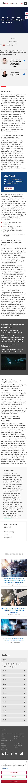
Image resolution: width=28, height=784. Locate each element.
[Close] (26, 762)
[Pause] (2, 45)
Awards (2, 736)
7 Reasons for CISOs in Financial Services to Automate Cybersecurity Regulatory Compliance (14, 610)
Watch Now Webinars (19, 736)
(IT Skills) (20, 745)
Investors (16, 738)
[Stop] (4, 45)
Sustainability (4, 747)
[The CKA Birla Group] (13, 3)
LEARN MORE (8, 188)
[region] (14, 772)
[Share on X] (12, 45)
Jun (10, 667)
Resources (3, 745)
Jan (5, 664)
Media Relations (18, 735)
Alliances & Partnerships (6, 733)
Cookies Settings (14, 772)
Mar (14, 664)
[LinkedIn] (24, 61)
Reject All (14, 776)
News (2, 743)
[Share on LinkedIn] (8, 45)
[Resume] (3, 45)
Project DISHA (17, 747)
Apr (19, 664)
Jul (14, 667)
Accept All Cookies (14, 781)
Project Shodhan (18, 743)
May (5, 667)
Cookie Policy (5, 768)
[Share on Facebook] (15, 45)
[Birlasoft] (5, 3)
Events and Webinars (19, 733)
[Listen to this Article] (1, 45)
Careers (3, 738)
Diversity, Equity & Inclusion (7, 740)
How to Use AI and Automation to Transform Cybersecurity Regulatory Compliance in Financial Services (14, 580)
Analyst (2, 735)
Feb (9, 664)
